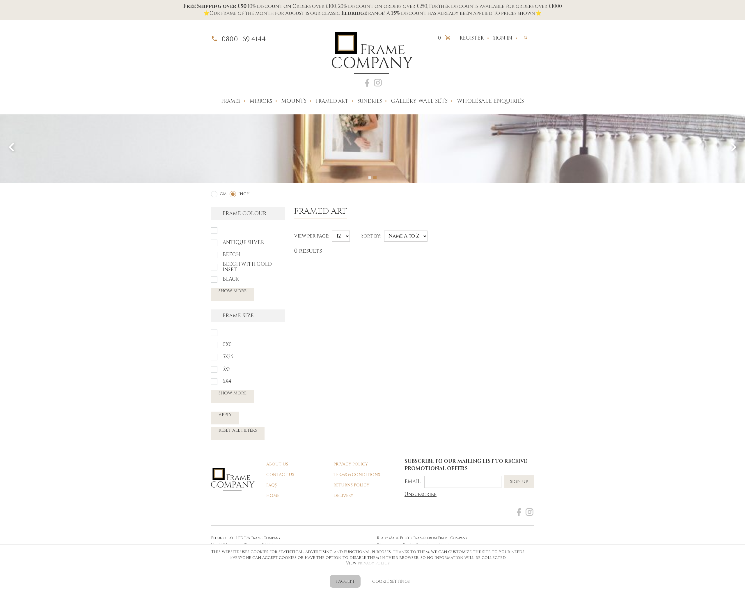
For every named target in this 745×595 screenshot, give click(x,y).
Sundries (370, 101)
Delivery (343, 495)
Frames (230, 101)
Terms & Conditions (357, 474)
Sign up (519, 482)
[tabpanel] (372, 148)
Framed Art (332, 101)
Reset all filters (238, 430)
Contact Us (280, 474)
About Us (277, 464)
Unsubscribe (421, 494)
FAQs (271, 485)
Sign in (502, 38)
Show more (232, 291)
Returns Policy (351, 485)
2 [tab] (375, 177)
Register (472, 38)
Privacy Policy (351, 464)
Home (272, 495)
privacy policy (374, 563)
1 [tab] (369, 177)
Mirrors (261, 101)
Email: (413, 481)
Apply (225, 415)
